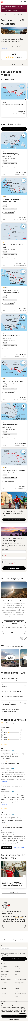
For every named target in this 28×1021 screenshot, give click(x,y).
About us (17, 966)
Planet (16, 999)
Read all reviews (6, 847)
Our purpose (14, 926)
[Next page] (25, 99)
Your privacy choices (21, 979)
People (16, 996)
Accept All (14, 1016)
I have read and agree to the (13, 562)
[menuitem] (4, 2)
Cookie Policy (22, 1013)
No (22, 939)
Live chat (3, 993)
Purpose (17, 988)
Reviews (3, 999)
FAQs (18, 64)
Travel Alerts (4, 974)
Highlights (13, 64)
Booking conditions (6, 979)
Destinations (8, 14)
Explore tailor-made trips (14, 519)
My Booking (4, 966)
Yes (17, 939)
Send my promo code (14, 568)
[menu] (25, 2)
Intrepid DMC (18, 971)
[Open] (13, 723)
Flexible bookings (5, 976)
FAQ (2, 996)
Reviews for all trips (18, 847)
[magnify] (21, 2)
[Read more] (2, 14)
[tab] (8, 79)
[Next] (26, 64)
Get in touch (4, 991)
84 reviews (18, 57)
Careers (16, 974)
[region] (14, 1011)
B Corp (16, 991)
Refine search (13, 129)
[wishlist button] (24, 135)
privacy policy (8, 563)
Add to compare (9, 166)
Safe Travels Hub (5, 971)
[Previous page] (21, 638)
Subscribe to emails (14, 958)
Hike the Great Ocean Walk (14, 627)
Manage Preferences (14, 1019)
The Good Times (18, 968)
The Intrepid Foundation (21, 993)
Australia (15, 14)
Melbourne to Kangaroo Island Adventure (14, 632)
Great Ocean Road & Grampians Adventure (14, 622)
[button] (24, 135)
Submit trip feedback (6, 968)
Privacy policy (18, 976)
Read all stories (14, 892)
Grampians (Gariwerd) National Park (10, 657)
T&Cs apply (7, 955)
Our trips (8, 64)
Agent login (4, 982)
